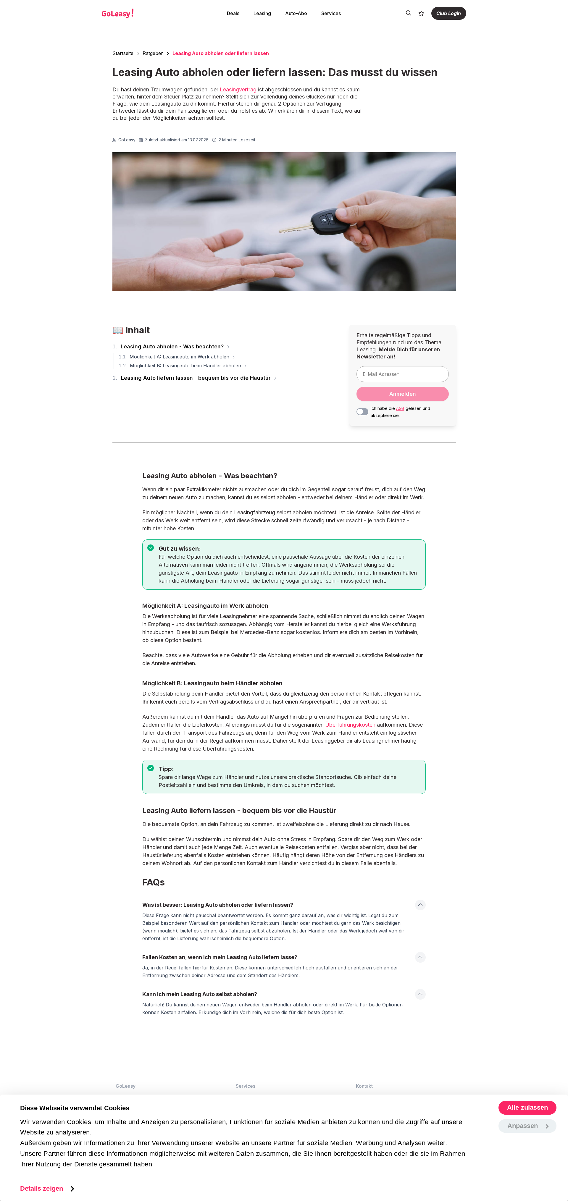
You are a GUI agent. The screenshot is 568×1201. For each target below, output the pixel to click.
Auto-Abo (296, 13)
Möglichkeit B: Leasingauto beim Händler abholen (181, 365)
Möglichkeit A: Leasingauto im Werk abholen (175, 357)
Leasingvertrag (238, 89)
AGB (400, 408)
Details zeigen (41, 1188)
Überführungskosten (350, 725)
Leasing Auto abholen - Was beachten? (168, 346)
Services (331, 13)
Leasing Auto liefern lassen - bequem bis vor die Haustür (192, 378)
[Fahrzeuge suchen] (408, 13)
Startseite (122, 53)
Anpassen (522, 1125)
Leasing (262, 13)
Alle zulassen (527, 1107)
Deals (233, 13)
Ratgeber (153, 53)
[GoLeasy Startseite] (138, 13)
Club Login (448, 13)
